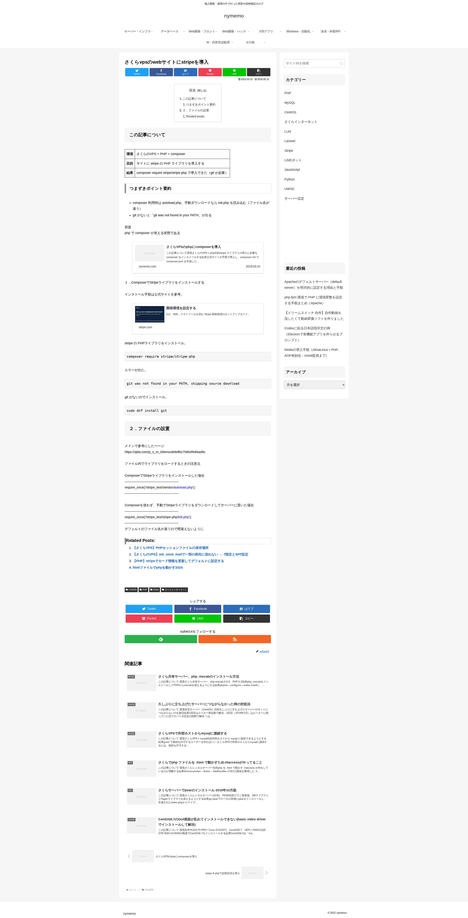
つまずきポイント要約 (200, 104)
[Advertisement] (314, 232)
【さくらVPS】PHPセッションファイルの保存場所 (171, 548)
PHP (145, 589)
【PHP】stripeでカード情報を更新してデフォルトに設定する (178, 561)
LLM (287, 131)
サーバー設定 (294, 198)
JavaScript (292, 169)
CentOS (133, 589)
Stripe (156, 589)
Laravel (289, 141)
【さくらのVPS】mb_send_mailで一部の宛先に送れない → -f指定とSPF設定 (190, 554)
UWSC (289, 189)
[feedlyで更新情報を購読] (161, 639)
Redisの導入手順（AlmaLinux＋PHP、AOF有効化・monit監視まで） (312, 352)
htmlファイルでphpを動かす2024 (158, 567)
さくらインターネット (176, 589)
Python (289, 179)
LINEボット (293, 160)
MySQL (289, 103)
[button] (341, 63)
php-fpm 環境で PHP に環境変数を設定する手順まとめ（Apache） (313, 300)
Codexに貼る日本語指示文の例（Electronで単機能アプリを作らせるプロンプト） (313, 334)
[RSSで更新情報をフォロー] (235, 639)
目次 (192, 90)
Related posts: (195, 116)
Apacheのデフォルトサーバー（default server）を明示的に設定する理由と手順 (313, 284)
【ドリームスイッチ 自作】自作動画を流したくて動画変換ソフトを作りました (314, 316)
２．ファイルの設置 (196, 110)
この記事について (194, 98)
